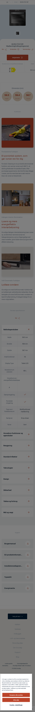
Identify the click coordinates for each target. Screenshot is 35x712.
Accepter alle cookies (16, 695)
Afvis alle (16, 700)
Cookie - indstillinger (16, 705)
